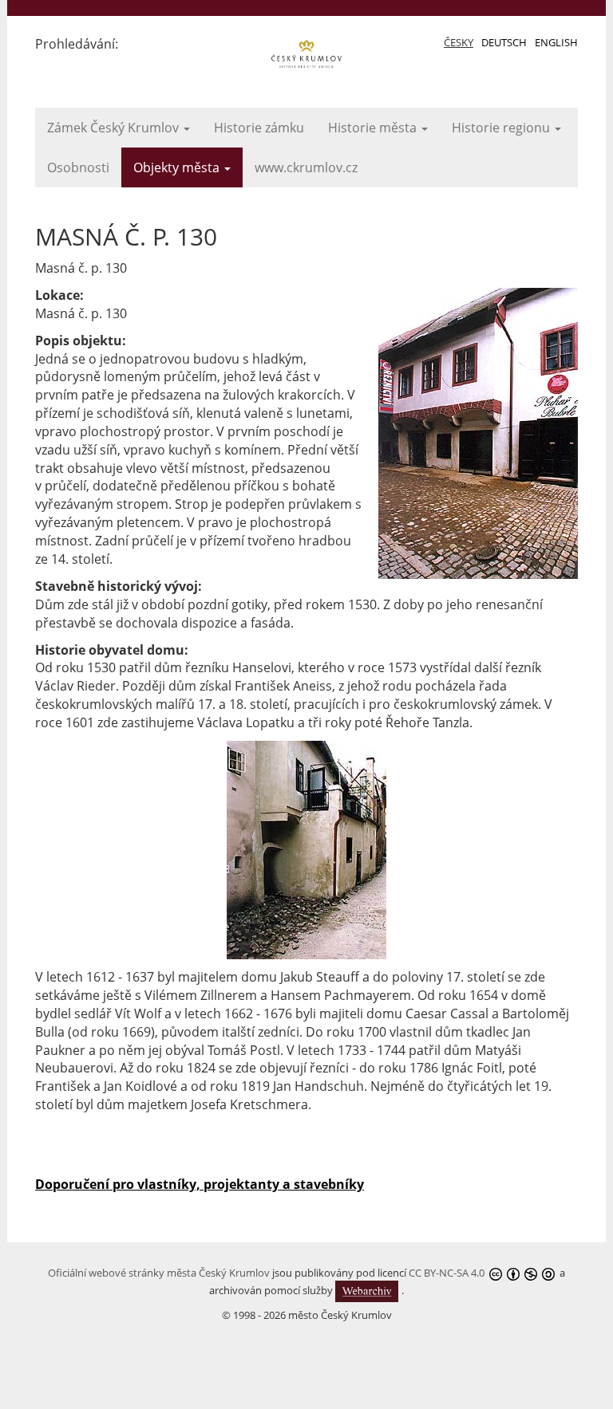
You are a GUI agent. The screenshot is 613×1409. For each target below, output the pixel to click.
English (556, 42)
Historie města (374, 127)
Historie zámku (259, 127)
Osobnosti (78, 167)
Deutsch (504, 42)
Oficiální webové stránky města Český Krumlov (159, 1272)
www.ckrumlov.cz (306, 167)
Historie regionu (502, 127)
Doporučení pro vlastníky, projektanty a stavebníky (199, 1184)
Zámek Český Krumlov (114, 127)
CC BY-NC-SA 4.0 (446, 1272)
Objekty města (178, 167)
